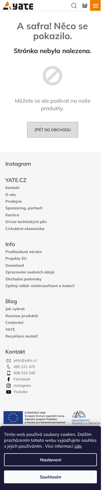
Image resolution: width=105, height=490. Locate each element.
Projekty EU (15, 259)
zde (78, 446)
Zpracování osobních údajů (29, 272)
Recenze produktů (21, 316)
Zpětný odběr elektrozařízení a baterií (40, 286)
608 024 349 (24, 372)
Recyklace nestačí (21, 336)
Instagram (22, 385)
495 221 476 (24, 366)
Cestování (14, 323)
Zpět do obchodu (52, 129)
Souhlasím (50, 477)
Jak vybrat (14, 309)
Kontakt (12, 188)
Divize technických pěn (26, 222)
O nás (10, 195)
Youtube (20, 391)
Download (14, 265)
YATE (10, 330)
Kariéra (12, 215)
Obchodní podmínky (23, 279)
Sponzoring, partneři (24, 208)
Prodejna (13, 201)
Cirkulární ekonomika (24, 229)
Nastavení (50, 459)
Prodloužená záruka (23, 252)
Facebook (21, 379)
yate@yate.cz (25, 360)
